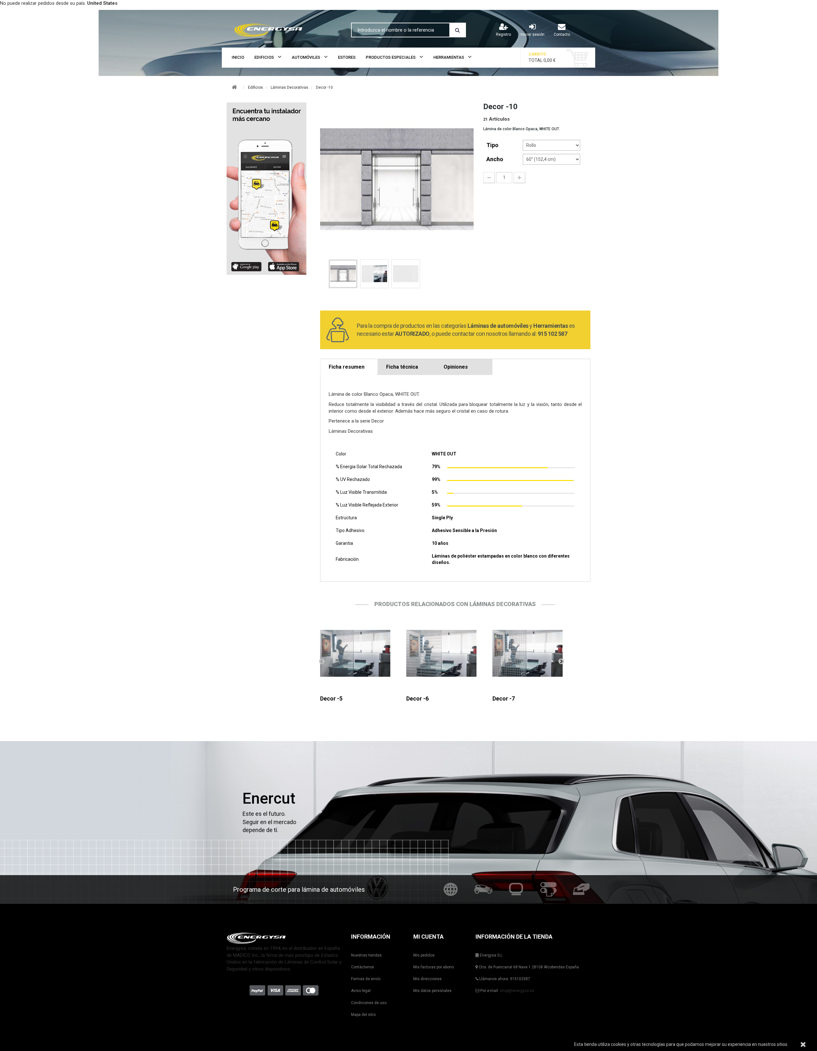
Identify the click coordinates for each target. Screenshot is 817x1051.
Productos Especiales (391, 57)
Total (542, 57)
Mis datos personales (432, 990)
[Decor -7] (527, 653)
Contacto (562, 34)
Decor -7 (503, 698)
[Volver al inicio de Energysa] (284, 28)
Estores (347, 57)
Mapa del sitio (363, 1014)
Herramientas (448, 57)
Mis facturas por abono (433, 967)
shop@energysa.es (517, 990)
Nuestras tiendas (366, 955)
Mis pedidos (424, 955)
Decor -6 (417, 698)
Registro (503, 34)
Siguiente (561, 661)
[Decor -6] (441, 653)
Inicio (238, 57)
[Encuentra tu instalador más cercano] (269, 188)
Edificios (264, 57)
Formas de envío (365, 979)
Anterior (322, 661)
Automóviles (306, 57)
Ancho (495, 159)
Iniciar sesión (532, 34)
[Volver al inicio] (234, 87)
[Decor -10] (343, 274)
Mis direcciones (427, 979)
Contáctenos (362, 967)
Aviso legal (361, 990)
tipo (493, 145)
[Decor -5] (355, 653)
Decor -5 (331, 698)
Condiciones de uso (368, 1003)
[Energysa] (284, 938)
